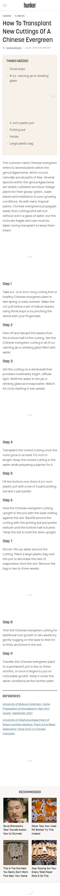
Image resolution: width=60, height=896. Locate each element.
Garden (7, 16)
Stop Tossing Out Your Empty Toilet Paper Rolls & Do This (44, 872)
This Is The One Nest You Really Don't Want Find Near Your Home (15, 872)
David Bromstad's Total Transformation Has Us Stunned (14, 830)
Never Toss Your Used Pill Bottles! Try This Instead (44, 830)
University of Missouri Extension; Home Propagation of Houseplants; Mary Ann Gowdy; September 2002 (26, 709)
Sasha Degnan (14, 48)
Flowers (19, 16)
